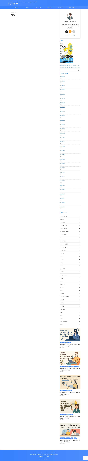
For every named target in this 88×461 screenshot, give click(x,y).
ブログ (27, 7)
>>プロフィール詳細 (70, 35)
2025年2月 (62, 137)
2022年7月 (62, 198)
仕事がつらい (38, 7)
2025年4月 (62, 133)
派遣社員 (16, 7)
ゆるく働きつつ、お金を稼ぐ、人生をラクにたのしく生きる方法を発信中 (44, 454)
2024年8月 (62, 150)
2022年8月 (62, 193)
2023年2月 (62, 189)
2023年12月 (62, 172)
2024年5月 (62, 159)
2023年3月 (62, 185)
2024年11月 (62, 141)
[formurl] (73, 31)
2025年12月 (62, 98)
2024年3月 (62, 167)
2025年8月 (62, 115)
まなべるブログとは (35, 451)
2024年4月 (62, 163)
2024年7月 (62, 154)
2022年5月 (62, 206)
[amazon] (70, 31)
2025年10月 (62, 107)
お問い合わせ (53, 451)
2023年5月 (62, 180)
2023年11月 (62, 176)
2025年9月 (62, 111)
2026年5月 (62, 76)
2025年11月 (62, 102)
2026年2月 (62, 89)
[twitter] (66, 31)
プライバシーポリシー (45, 451)
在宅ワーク (60, 7)
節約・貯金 (71, 7)
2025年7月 (62, 120)
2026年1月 (62, 94)
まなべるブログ (13, 4)
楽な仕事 (49, 7)
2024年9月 (62, 146)
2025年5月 (62, 128)
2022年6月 (62, 202)
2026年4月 (62, 81)
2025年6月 (62, 124)
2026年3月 (62, 85)
